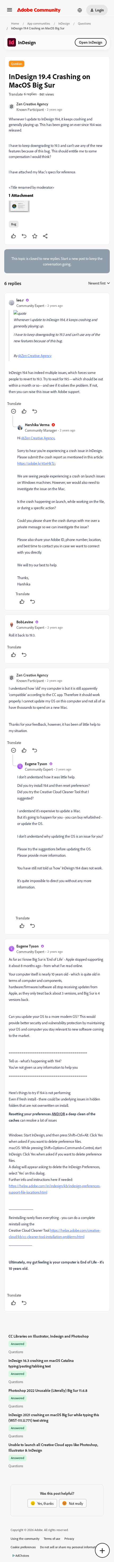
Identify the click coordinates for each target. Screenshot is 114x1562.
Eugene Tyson (36, 763)
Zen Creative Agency (32, 104)
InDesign (64, 23)
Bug (13, 224)
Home (15, 23)
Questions (84, 23)
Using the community (25, 1539)
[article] (57, 356)
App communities (38, 23)
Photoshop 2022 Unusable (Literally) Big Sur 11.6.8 (47, 1390)
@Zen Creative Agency (34, 355)
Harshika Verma (37, 424)
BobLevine (24, 622)
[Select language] (80, 10)
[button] (9, 11)
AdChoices (22, 1556)
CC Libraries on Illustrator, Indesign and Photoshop (48, 1336)
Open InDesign (90, 42)
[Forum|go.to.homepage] (39, 10)
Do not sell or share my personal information (70, 1547)
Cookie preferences (23, 1547)
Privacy (69, 1539)
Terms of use (52, 1539)
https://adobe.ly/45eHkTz (36, 463)
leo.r (20, 300)
